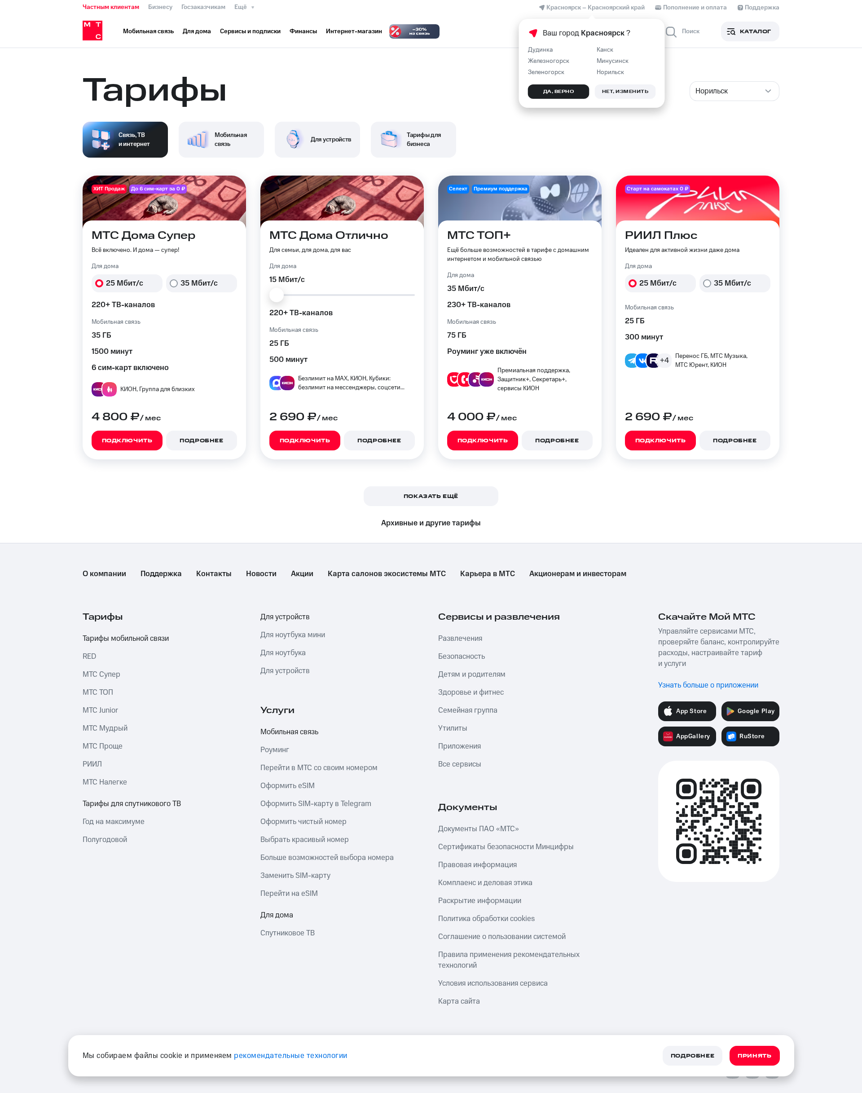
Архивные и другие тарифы (431, 523)
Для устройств (285, 617)
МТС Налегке (105, 782)
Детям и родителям (472, 674)
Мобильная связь (289, 732)
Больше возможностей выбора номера (327, 857)
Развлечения (460, 638)
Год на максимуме (114, 821)
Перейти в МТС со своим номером (319, 767)
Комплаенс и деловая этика (485, 882)
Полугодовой (105, 839)
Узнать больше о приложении (708, 685)
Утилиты (452, 728)
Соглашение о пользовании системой (502, 936)
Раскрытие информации (479, 900)
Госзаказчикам (203, 7)
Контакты (214, 574)
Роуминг (274, 750)
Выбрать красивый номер (304, 839)
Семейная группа (467, 710)
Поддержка (161, 574)
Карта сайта (459, 1001)
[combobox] (734, 91)
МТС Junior (100, 710)
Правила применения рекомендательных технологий (509, 960)
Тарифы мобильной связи (126, 638)
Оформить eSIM (287, 785)
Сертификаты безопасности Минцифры (506, 847)
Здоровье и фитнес (471, 692)
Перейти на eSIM (289, 893)
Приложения (459, 746)
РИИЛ (92, 764)
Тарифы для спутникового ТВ (132, 803)
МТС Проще (103, 746)
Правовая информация (477, 864)
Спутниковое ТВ (287, 933)
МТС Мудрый (105, 728)
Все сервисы (459, 764)
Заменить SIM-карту (295, 875)
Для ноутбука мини (292, 635)
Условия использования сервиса (493, 983)
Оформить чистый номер (303, 821)
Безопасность (461, 656)
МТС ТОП (98, 692)
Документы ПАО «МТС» (478, 829)
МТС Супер (101, 674)
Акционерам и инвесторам (577, 574)
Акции (302, 574)
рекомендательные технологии (290, 1055)
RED (89, 656)
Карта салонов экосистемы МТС (387, 574)
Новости (261, 574)
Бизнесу (160, 7)
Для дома (276, 915)
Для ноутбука (283, 653)
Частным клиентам (111, 7)
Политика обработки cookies (486, 918)
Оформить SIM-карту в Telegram (315, 803)
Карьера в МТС (487, 574)
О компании (104, 574)
